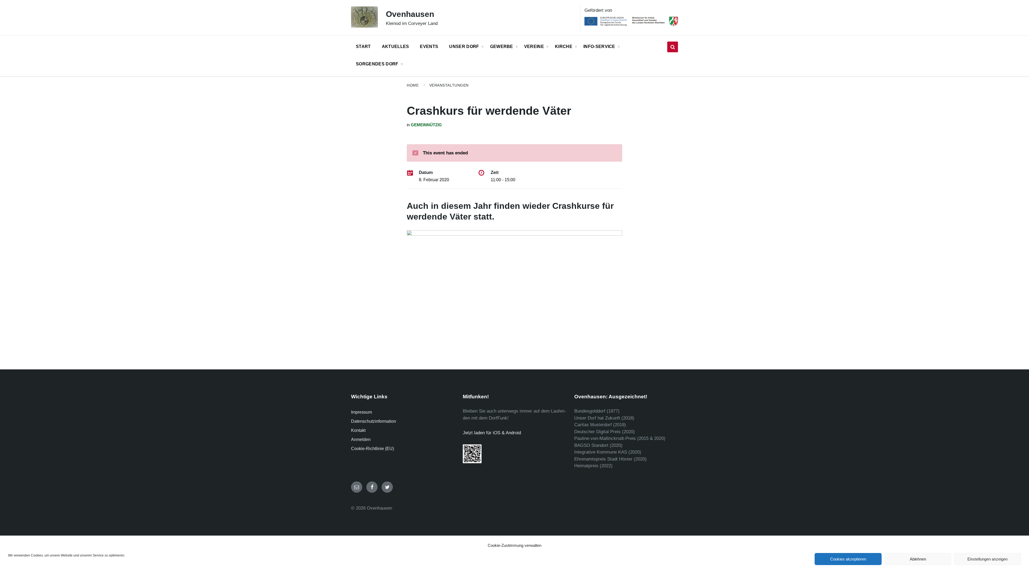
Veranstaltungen (449, 85)
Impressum (361, 412)
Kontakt (358, 430)
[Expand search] (672, 47)
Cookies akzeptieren (848, 559)
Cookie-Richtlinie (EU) (372, 448)
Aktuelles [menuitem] (395, 46)
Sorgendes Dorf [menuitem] (377, 64)
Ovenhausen (410, 14)
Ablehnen (918, 559)
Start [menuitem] (363, 46)
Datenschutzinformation (373, 421)
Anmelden (361, 439)
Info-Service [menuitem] (599, 46)
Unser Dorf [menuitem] (464, 46)
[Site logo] (364, 26)
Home (413, 85)
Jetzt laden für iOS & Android (492, 432)
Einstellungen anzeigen (987, 559)
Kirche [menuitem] (563, 46)
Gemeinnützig (426, 125)
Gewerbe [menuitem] (501, 46)
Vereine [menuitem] (534, 46)
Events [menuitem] (429, 46)
